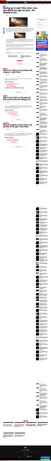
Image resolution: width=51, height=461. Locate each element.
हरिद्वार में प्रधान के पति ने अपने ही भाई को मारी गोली (12, 111)
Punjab (25, 4)
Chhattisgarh (39, 4)
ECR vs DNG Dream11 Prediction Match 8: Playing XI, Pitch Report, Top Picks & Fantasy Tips (12, 0)
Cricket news (25, 6)
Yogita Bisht (7, 102)
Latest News (9, 4)
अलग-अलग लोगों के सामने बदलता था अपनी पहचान (13, 140)
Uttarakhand (13, 4)
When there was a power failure (20, 53)
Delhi (22, 4)
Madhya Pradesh (33, 4)
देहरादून (22, 133)
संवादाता (7, 15)
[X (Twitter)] (24, 450)
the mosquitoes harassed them (10, 53)
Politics (43, 4)
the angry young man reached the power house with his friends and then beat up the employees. (19, 52)
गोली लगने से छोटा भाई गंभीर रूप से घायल (14, 114)
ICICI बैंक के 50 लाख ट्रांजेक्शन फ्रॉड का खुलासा (11, 83)
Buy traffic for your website (3, 460)
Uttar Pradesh (18, 4)
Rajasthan (28, 4)
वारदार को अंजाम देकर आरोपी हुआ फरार (12, 113)
